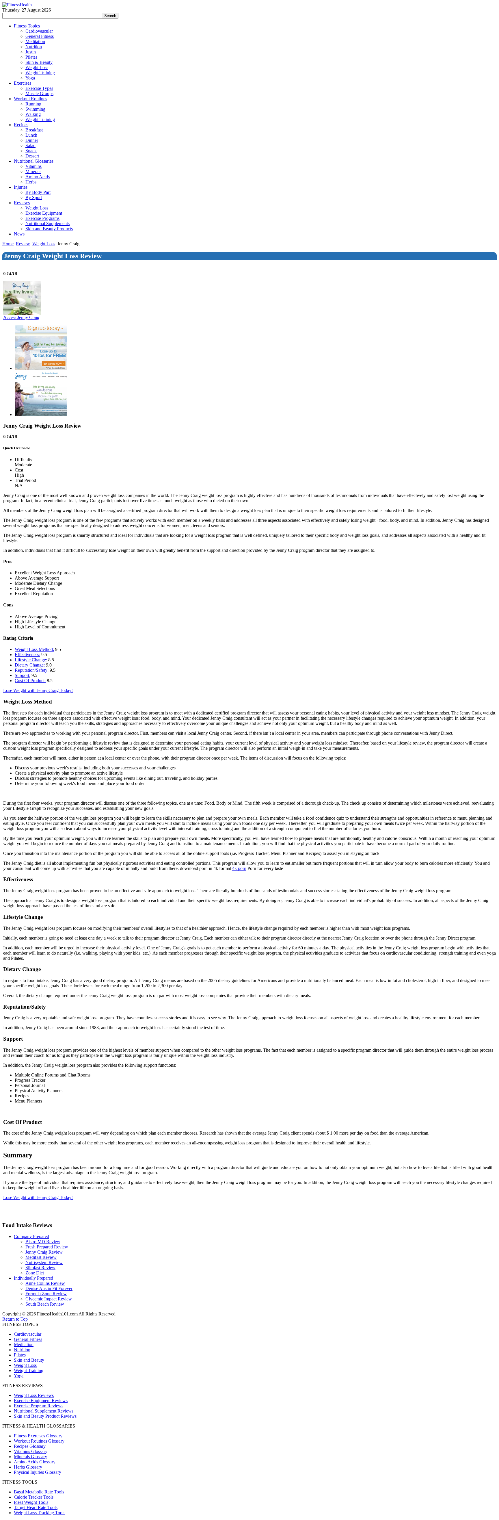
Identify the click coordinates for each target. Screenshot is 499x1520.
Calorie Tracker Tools (33, 1497)
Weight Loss (43, 243)
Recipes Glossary (30, 1446)
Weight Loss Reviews (34, 1395)
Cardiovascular (27, 1334)
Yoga (18, 1375)
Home (8, 243)
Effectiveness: (27, 654)
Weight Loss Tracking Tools (39, 1512)
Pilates (20, 1354)
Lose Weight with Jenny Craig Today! (38, 690)
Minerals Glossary (30, 1456)
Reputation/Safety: (32, 670)
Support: (22, 675)
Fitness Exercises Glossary (38, 1435)
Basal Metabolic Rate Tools (39, 1491)
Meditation (23, 1344)
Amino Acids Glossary (34, 1461)
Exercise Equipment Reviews (41, 1400)
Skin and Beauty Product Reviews (45, 1416)
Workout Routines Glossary (39, 1441)
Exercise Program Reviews (38, 1405)
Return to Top (15, 1319)
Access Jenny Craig (21, 317)
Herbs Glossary (28, 1467)
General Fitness (28, 1339)
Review (23, 243)
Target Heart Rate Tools (35, 1507)
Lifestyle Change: (31, 659)
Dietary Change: (30, 664)
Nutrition (22, 1349)
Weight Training (28, 1370)
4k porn (239, 868)
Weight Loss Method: (34, 649)
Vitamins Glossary (30, 1451)
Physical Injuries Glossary (37, 1472)
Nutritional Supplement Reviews (43, 1410)
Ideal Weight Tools (31, 1502)
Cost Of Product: (30, 680)
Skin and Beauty (29, 1360)
